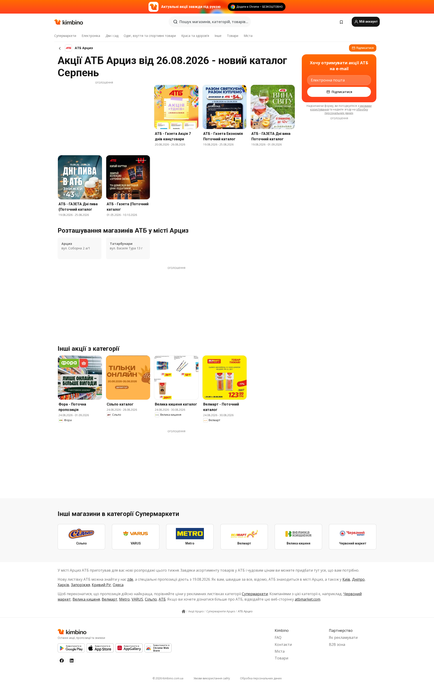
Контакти (283, 644)
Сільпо (151, 599)
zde (130, 579)
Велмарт (109, 599)
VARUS (137, 599)
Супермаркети (65, 35)
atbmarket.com (307, 599)
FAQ (278, 637)
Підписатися (365, 48)
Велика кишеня (86, 599)
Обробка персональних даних (261, 678)
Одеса (118, 584)
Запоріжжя (80, 584)
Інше (218, 35)
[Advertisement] (104, 116)
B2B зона (337, 644)
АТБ (162, 599)
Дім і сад (112, 35)
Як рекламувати (343, 637)
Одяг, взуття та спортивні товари (150, 35)
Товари (232, 35)
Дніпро (358, 579)
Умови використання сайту (211, 678)
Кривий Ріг (101, 584)
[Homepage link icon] (183, 611)
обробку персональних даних (346, 111)
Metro (124, 599)
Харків (63, 584)
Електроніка (91, 35)
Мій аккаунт (368, 21)
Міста (248, 35)
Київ (346, 579)
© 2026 (168, 678)
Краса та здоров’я (195, 35)
